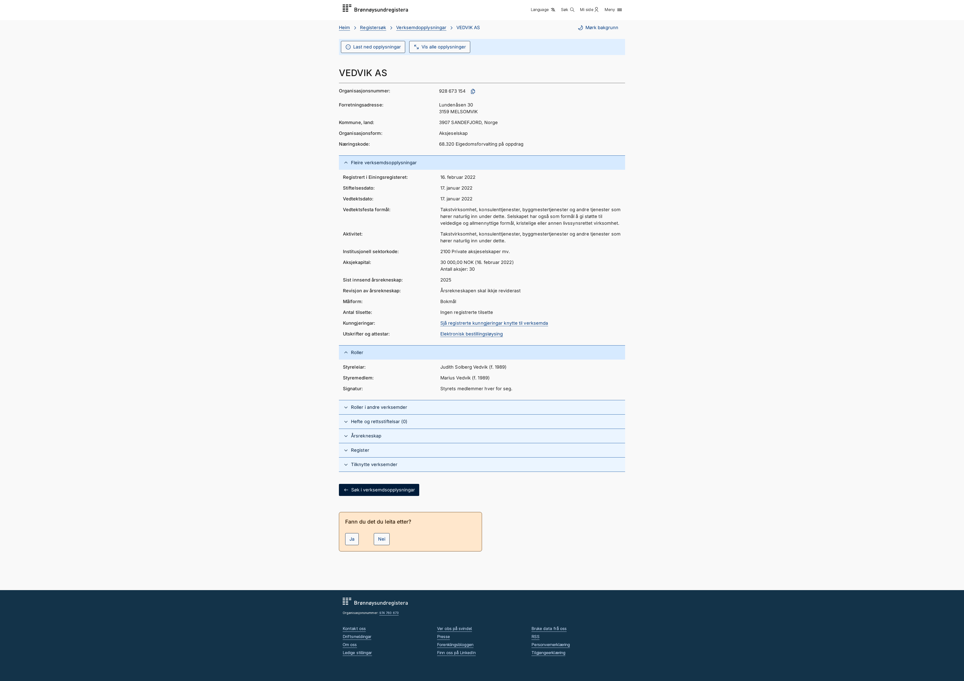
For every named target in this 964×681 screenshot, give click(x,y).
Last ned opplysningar (377, 46)
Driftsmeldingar (357, 636)
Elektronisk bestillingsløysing (471, 333)
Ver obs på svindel (454, 628)
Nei (381, 539)
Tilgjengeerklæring (548, 652)
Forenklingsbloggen (455, 644)
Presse (443, 636)
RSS (535, 636)
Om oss (350, 644)
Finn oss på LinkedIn (456, 652)
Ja (351, 539)
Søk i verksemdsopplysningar (383, 489)
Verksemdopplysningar (421, 27)
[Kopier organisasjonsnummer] (473, 91)
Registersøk (373, 27)
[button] (543, 10)
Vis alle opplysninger (443, 46)
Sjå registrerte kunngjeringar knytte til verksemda (494, 323)
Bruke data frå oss (549, 628)
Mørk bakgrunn (601, 27)
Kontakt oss (354, 628)
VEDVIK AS (468, 27)
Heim (344, 27)
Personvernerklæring (550, 644)
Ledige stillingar (357, 652)
